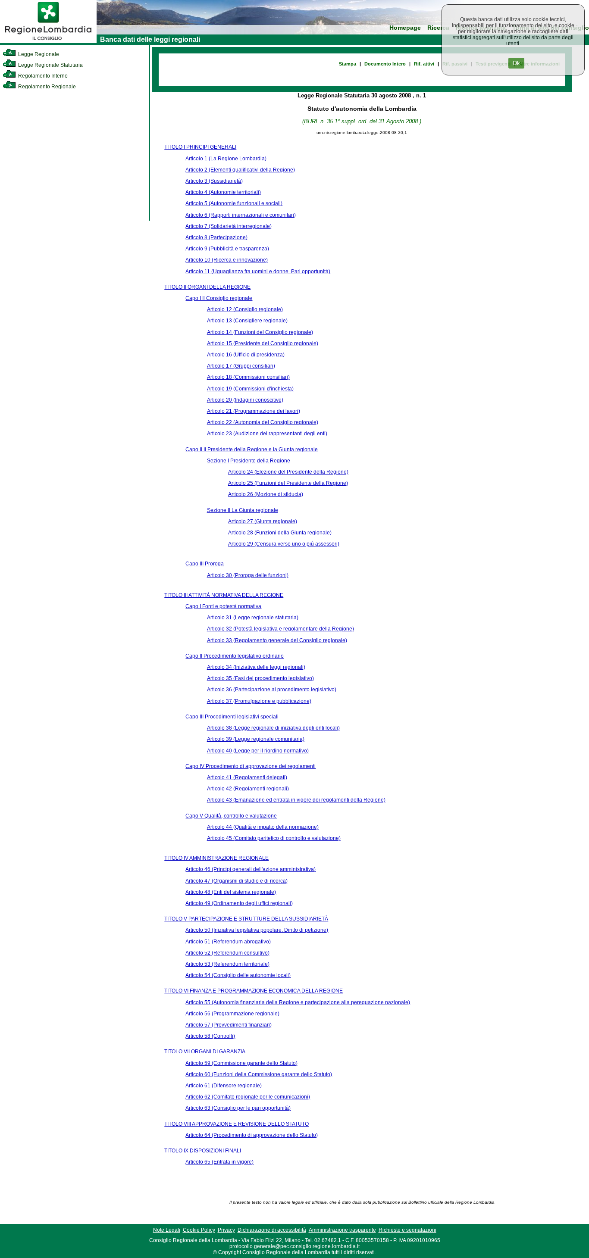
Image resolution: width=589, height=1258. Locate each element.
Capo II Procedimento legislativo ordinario (234, 656)
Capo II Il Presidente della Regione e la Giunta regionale (251, 449)
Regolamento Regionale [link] (46, 87)
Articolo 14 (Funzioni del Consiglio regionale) (260, 332)
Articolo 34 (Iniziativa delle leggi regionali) (256, 667)
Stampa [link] (347, 63)
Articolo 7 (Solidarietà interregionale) (228, 226)
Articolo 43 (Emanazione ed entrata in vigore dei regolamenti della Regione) (296, 800)
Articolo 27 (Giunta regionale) (262, 521)
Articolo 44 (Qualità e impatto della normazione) (263, 827)
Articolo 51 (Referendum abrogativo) (228, 942)
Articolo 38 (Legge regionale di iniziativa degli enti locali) (273, 728)
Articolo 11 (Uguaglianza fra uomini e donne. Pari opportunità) (257, 271)
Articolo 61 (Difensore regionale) (223, 1086)
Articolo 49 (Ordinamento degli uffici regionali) (239, 903)
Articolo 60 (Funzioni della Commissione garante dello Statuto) (258, 1074)
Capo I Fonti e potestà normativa (223, 606)
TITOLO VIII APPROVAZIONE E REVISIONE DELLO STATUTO (236, 1124)
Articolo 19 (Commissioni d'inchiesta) (250, 389)
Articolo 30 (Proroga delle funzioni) (247, 575)
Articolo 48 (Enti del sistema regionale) (230, 892)
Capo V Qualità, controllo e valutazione (231, 816)
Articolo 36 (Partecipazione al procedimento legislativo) (271, 690)
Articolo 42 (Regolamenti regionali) (248, 789)
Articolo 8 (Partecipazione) (216, 237)
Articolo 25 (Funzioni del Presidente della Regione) (288, 483)
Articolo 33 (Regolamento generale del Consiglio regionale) (277, 640)
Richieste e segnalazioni (407, 1230)
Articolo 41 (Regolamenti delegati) (247, 777)
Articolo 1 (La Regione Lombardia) (225, 159)
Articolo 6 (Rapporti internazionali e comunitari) (240, 215)
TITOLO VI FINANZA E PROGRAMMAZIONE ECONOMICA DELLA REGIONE (253, 991)
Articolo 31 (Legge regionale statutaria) (252, 618)
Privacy (226, 1230)
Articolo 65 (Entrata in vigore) (219, 1162)
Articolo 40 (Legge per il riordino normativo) (258, 751)
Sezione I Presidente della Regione (248, 461)
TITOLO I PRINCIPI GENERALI (200, 147)
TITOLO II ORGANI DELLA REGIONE (207, 287)
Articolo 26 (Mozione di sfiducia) (265, 494)
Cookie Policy (199, 1230)
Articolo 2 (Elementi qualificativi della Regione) (240, 170)
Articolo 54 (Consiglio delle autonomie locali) (238, 975)
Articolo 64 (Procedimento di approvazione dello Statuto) (251, 1135)
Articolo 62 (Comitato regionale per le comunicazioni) (247, 1097)
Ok (516, 63)
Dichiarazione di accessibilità (272, 1230)
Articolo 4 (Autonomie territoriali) (223, 192)
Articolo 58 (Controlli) (210, 1036)
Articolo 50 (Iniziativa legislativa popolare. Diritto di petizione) (256, 930)
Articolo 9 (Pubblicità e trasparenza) (227, 249)
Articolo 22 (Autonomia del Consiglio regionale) (262, 422)
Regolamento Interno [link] (42, 76)
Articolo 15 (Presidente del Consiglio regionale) (262, 343)
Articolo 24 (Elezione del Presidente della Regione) (288, 472)
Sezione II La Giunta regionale (242, 510)
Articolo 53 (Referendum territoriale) (227, 964)
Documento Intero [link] (385, 63)
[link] (48, 41)
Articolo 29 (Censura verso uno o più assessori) (283, 544)
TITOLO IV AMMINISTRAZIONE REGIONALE (216, 858)
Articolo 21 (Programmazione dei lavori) (253, 411)
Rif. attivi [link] (424, 63)
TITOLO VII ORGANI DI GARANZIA (204, 1052)
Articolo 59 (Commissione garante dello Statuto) (241, 1063)
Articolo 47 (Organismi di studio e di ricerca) (236, 881)
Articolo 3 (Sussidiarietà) (214, 181)
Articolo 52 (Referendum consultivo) (227, 953)
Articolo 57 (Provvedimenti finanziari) (228, 1025)
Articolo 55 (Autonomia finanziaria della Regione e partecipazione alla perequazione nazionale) (297, 1002)
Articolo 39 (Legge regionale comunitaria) (255, 739)
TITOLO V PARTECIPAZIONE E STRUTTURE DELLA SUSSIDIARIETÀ (246, 919)
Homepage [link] (405, 28)
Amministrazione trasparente (342, 1230)
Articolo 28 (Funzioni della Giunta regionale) (280, 533)
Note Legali (166, 1230)
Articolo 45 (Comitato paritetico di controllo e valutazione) (274, 838)
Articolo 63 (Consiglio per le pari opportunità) (238, 1108)
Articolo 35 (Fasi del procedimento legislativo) (260, 678)
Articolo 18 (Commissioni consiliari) (248, 377)
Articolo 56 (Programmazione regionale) (232, 1014)
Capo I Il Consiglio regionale (218, 298)
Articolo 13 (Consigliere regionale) (247, 321)
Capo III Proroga (204, 564)
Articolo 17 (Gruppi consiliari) (241, 366)
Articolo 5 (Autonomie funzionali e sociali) (233, 203)
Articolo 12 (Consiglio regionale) (245, 309)
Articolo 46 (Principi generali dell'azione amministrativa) (250, 869)
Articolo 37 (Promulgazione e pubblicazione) (259, 701)
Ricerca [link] (438, 28)
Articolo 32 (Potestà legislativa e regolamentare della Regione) (280, 629)
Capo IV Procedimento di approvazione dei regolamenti (250, 766)
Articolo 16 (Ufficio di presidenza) (246, 355)
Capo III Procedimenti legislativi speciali (232, 717)
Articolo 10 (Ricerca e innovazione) (226, 260)
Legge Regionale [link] (38, 54)
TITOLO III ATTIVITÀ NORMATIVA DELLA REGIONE (223, 595)
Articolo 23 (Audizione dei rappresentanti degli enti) (267, 434)
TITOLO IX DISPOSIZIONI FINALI (202, 1151)
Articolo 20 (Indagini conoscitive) (245, 400)
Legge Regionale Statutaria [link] (50, 65)
